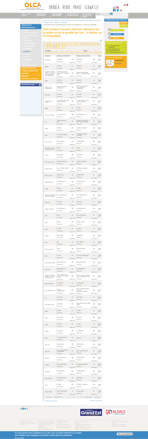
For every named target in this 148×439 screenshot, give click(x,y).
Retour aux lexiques (97, 400)
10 (82, 397)
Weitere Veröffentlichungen (29, 77)
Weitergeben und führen (57, 14)
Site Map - (59, 406)
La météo (26, 51)
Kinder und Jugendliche (63, 424)
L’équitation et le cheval (30, 37)
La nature (26, 54)
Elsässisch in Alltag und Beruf (87, 15)
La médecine (27, 49)
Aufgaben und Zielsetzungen (27, 423)
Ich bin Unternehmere (114, 50)
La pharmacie (28, 60)
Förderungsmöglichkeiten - (50, 406)
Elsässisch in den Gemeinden (120, 426)
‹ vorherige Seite (57, 397)
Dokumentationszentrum (63, 427)
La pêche (26, 57)
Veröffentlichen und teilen (73, 14)
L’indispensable (29, 46)
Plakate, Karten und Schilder (29, 72)
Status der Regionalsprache (45, 429)
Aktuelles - (65, 406)
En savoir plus (19, 438)
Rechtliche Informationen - (27, 406)
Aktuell (124, 26)
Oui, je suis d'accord (125, 434)
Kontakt (123, 23)
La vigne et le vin (30, 65)
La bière (26, 30)
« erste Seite (48, 397)
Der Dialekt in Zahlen (43, 430)
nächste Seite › (89, 397)
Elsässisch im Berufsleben (119, 424)
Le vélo (26, 62)
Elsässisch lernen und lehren (64, 426)
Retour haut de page (51, 401)
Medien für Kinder (28, 68)
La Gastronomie (29, 43)
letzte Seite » (97, 397)
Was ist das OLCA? (26, 421)
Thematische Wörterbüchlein (28, 26)
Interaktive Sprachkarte (44, 424)
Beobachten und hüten (46, 421)
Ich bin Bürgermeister (114, 49)
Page (85, 51)
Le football (27, 41)
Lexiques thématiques (65, 20)
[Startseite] (30, 7)
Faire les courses (30, 33)
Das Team (22, 424)
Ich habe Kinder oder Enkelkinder (113, 46)
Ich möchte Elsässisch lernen (116, 52)
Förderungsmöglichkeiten (116, 20)
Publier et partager (54, 20)
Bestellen (118, 63)
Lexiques (48, 51)
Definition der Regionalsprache (46, 423)
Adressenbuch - (38, 406)
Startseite (45, 20)
